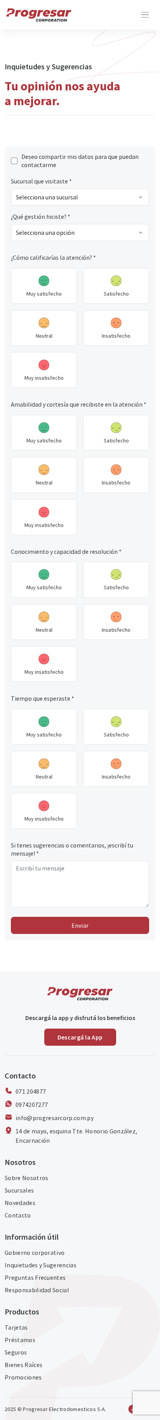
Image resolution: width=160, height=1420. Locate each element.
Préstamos (20, 1340)
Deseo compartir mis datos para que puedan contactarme (80, 161)
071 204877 (31, 1091)
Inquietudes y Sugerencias (41, 1265)
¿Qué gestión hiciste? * (40, 216)
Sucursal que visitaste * (41, 181)
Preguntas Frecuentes (35, 1277)
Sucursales (19, 1190)
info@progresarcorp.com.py (55, 1118)
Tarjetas (16, 1327)
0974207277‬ (32, 1104)
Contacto (18, 1215)
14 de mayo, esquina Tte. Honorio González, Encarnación (76, 1135)
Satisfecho (116, 293)
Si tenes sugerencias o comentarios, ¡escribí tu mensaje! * (72, 849)
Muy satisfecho (44, 293)
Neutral (44, 335)
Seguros (16, 1352)
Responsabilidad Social (37, 1290)
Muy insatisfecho (44, 377)
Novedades (20, 1203)
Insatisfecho (116, 335)
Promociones (23, 1377)
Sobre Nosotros (26, 1178)
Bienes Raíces (23, 1365)
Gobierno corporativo (34, 1252)
